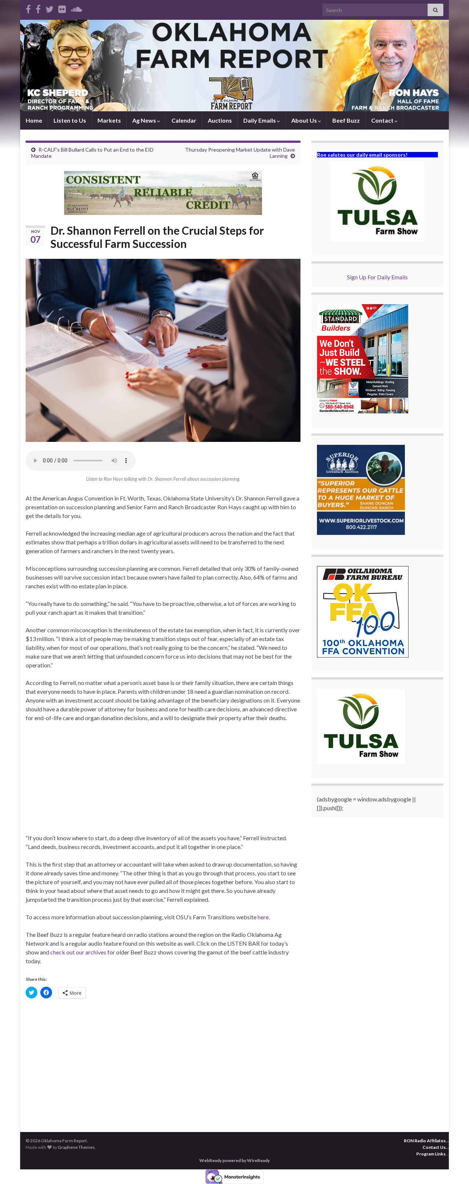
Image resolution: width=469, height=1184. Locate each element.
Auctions (220, 120)
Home (34, 120)
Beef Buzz (346, 120)
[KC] (38, 8)
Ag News (144, 120)
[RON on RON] (49, 8)
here (263, 916)
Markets (109, 120)
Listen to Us (69, 120)
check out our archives (78, 952)
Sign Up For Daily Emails (377, 276)
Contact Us (434, 1147)
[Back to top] (452, 1167)
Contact (383, 120)
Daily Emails (260, 120)
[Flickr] (62, 8)
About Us (304, 120)
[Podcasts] (76, 8)
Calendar (183, 120)
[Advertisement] (163, 782)
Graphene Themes (76, 1147)
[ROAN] (28, 8)
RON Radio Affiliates (425, 1140)
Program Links (431, 1154)
